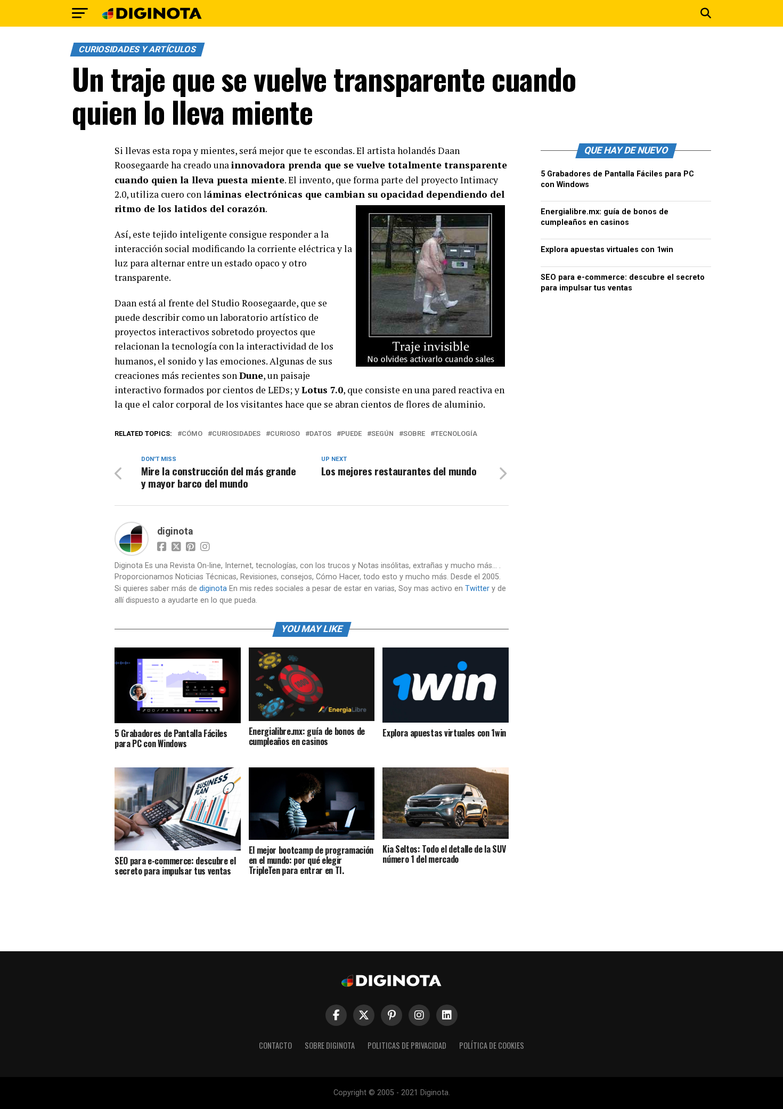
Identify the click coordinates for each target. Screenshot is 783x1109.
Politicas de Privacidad (407, 1045)
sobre (414, 434)
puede (351, 434)
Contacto (275, 1045)
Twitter (477, 588)
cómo (192, 434)
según (382, 434)
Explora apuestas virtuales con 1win (607, 249)
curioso (285, 434)
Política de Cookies (491, 1045)
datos (320, 434)
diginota (175, 531)
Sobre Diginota (330, 1045)
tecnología (456, 434)
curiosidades (236, 434)
